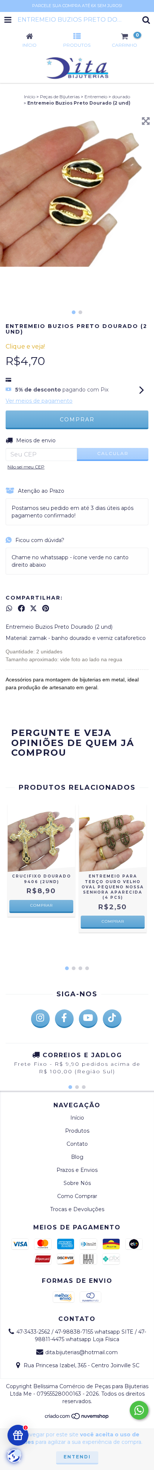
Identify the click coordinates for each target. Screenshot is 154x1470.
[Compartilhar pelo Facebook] (21, 608)
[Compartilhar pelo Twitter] (33, 608)
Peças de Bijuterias (60, 96)
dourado (121, 96)
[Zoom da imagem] (145, 121)
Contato (77, 1144)
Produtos (77, 1130)
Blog (77, 1157)
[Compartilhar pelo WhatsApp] (9, 608)
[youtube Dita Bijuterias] (88, 1018)
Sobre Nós (77, 1183)
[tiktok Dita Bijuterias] (112, 1018)
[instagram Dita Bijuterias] (40, 1018)
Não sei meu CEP (25, 467)
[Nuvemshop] (77, 1418)
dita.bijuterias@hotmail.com (81, 1352)
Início (29, 96)
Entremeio (95, 96)
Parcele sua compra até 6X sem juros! (77, 5)
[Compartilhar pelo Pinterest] (45, 608)
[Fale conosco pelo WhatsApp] (139, 1410)
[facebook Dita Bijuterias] (64, 1018)
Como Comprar (77, 1196)
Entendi (77, 1457)
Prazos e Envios (77, 1170)
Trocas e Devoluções (77, 1209)
